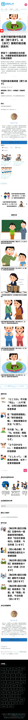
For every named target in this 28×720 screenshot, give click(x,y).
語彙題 (8, 702)
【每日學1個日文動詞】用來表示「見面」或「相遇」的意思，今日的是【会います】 (17, 592)
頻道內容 (10, 706)
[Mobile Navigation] (25, 4)
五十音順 (10, 682)
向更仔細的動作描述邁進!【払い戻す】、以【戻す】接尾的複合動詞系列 (13, 269)
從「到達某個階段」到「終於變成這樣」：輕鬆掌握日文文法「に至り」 (17, 419)
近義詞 (14, 702)
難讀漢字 (4, 706)
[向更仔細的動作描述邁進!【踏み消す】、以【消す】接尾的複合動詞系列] (18, 157)
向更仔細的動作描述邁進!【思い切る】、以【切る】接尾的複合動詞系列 (13, 349)
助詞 (3, 685)
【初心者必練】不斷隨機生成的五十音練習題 (16, 552)
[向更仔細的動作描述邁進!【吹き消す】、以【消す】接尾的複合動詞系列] (6, 170)
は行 (3, 678)
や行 (13, 678)
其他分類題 (17, 682)
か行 (8, 675)
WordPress (7, 718)
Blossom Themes (19, 716)
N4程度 (22, 668)
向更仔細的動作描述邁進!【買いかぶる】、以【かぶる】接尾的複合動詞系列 (15, 493)
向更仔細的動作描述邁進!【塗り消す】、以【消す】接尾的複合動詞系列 (6, 163)
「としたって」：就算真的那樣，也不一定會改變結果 (17, 460)
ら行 (18, 678)
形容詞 (11, 689)
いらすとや (15, 652)
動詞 (8, 685)
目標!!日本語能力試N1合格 (14, 714)
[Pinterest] (12, 142)
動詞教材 (14, 685)
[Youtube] (10, 142)
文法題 (3, 696)
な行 (23, 675)
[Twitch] (16, 142)
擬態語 (3, 692)
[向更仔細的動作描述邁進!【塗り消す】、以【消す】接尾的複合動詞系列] (6, 157)
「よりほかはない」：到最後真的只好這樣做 (17, 448)
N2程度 (2, 34)
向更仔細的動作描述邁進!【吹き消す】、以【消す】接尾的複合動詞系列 (6, 176)
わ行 (23, 678)
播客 (22, 689)
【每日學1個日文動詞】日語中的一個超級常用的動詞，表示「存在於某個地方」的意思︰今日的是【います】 (17, 536)
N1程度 (3, 668)
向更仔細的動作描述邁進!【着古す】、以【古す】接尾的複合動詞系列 (14, 242)
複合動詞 (6, 34)
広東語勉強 (4, 689)
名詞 (20, 685)
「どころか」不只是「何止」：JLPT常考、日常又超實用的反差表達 (17, 404)
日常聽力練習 (10, 696)
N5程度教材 (18, 672)
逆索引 (20, 702)
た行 (18, 675)
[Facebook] (14, 142)
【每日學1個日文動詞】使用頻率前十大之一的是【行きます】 (17, 565)
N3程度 (16, 668)
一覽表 (3, 682)
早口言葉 (4, 699)
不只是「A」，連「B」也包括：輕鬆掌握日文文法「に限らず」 (17, 434)
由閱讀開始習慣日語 (13, 699)
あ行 (3, 675)
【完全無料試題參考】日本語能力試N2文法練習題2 (14, 295)
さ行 (13, 675)
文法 (21, 692)
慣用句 (17, 689)
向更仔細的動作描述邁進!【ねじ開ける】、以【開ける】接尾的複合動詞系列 (13, 375)
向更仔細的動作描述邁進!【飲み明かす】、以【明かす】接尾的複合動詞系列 (13, 322)
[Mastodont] (17, 142)
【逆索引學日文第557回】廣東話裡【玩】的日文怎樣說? (5, 493)
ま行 (8, 678)
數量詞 (15, 692)
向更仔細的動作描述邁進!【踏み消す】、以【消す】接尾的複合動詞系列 (18, 163)
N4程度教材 (4, 672)
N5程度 (11, 672)
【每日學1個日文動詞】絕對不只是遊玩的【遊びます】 (17, 578)
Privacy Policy (20, 718)
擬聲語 (9, 692)
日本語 (18, 696)
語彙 (3, 702)
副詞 (23, 682)
